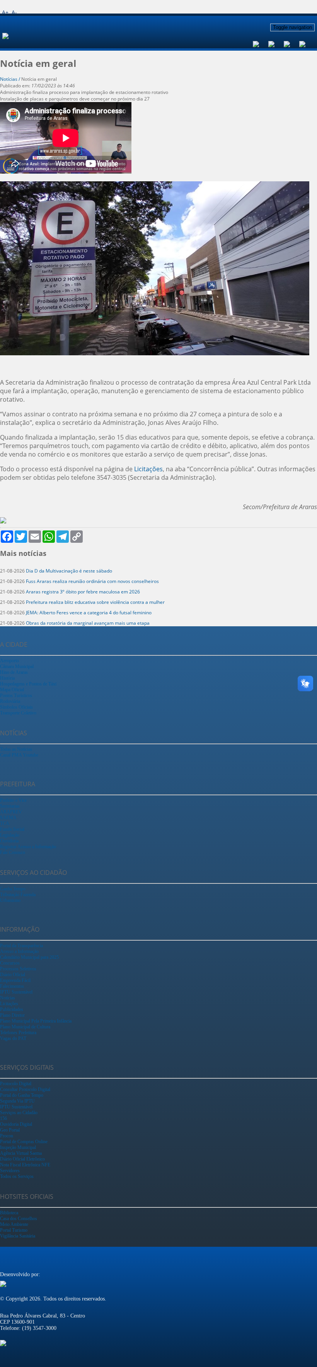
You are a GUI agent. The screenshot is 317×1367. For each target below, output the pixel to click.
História (7, 678)
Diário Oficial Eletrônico (22, 1159)
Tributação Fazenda (18, 894)
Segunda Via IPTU (17, 1101)
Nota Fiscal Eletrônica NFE (25, 1165)
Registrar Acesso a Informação (28, 846)
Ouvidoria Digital (16, 1124)
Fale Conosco (12, 852)
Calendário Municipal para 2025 (29, 957)
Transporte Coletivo (18, 713)
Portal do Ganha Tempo (21, 1095)
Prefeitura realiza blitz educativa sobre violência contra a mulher (95, 602)
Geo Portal (10, 1130)
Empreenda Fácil (15, 980)
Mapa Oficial (12, 689)
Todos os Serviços (17, 1176)
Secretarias (10, 806)
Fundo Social (12, 829)
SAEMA (8, 817)
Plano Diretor (12, 1015)
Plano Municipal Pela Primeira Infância (36, 1021)
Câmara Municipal (17, 666)
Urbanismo (10, 900)
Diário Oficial (12, 974)
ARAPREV (11, 812)
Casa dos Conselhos (18, 1218)
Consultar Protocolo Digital (25, 1089)
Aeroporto (9, 660)
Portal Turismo (13, 1230)
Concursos (10, 963)
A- (14, 12)
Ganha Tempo (13, 888)
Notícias (7, 998)
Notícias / (10, 79)
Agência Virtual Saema (21, 1153)
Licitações (148, 469)
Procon (6, 1136)
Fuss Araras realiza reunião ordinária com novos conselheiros (92, 581)
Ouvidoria (9, 841)
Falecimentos (12, 986)
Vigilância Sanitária (17, 1236)
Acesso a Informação (19, 951)
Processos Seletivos (18, 969)
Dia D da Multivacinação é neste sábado (69, 571)
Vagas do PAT (13, 1038)
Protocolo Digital (15, 1083)
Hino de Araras (14, 672)
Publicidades (11, 1009)
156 (3, 1118)
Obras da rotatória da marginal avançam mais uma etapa (88, 623)
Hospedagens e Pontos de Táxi (28, 684)
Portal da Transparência (21, 945)
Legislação (9, 835)
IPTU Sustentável (16, 992)
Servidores (10, 1170)
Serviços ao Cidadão (18, 1112)
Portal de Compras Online (24, 1141)
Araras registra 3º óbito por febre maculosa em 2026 (83, 591)
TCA (4, 823)
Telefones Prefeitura (18, 1032)
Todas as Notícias (16, 749)
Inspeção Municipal (18, 1147)
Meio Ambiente (14, 1224)
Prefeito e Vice (13, 800)
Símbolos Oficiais (16, 707)
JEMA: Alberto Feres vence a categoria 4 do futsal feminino (89, 612)
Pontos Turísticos (16, 695)
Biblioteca (9, 1212)
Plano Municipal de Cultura (25, 1027)
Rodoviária (10, 701)
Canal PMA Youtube (19, 755)
